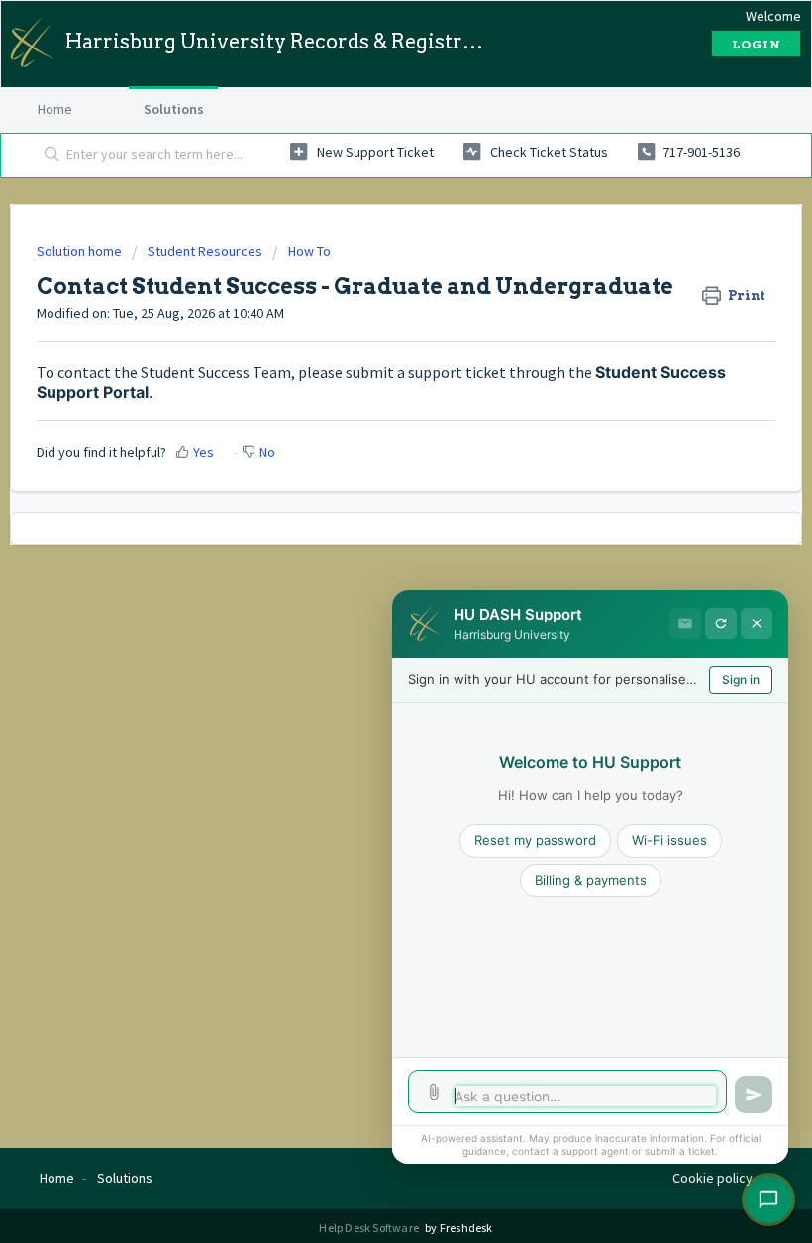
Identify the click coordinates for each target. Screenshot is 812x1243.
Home (55, 109)
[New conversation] (721, 623)
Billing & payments (591, 880)
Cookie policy (712, 1178)
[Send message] (753, 1094)
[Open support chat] (768, 1199)
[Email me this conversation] (685, 623)
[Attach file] (434, 1091)
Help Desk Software (370, 1227)
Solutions (174, 109)
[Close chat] (756, 623)
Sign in (741, 679)
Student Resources (205, 251)
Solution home (81, 251)
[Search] (48, 155)
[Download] (369, 611)
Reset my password (535, 840)
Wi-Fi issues (669, 840)
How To (309, 251)
